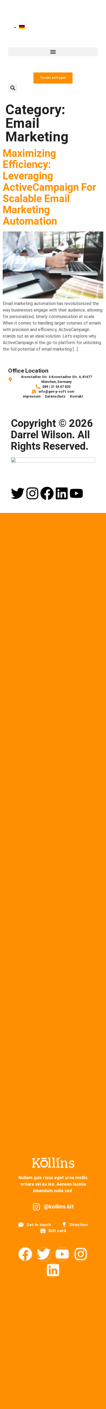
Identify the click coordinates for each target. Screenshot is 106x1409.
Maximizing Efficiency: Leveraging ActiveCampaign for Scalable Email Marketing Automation (49, 187)
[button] (53, 51)
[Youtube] (76, 493)
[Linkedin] (61, 493)
